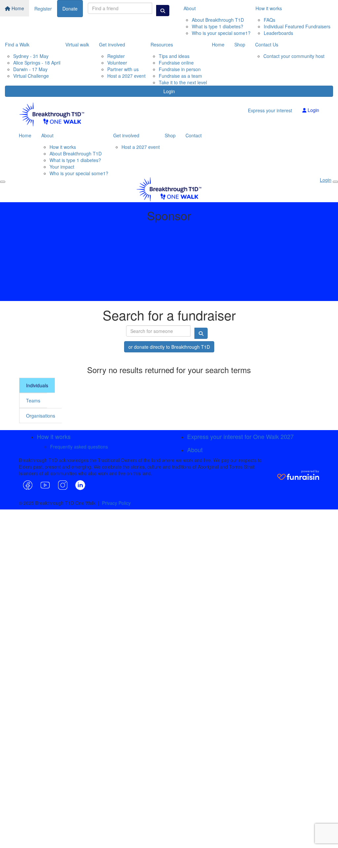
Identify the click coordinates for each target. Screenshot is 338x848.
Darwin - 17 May (30, 69)
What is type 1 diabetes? (217, 26)
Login (169, 91)
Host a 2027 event (126, 75)
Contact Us (266, 44)
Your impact (62, 166)
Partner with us (123, 69)
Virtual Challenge (31, 75)
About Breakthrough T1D (218, 19)
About (190, 8)
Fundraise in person (180, 69)
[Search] (162, 10)
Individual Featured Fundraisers (297, 26)
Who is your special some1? (221, 33)
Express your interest (270, 110)
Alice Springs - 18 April (36, 62)
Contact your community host (293, 56)
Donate (70, 8)
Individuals (37, 385)
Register (43, 8)
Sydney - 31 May (31, 56)
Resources (162, 44)
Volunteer (117, 62)
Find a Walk (17, 44)
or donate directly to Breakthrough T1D (169, 346)
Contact (194, 135)
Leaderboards (278, 33)
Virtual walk (77, 44)
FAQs (269, 19)
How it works (268, 8)
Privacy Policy (116, 503)
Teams (33, 400)
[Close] (335, 182)
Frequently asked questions (79, 446)
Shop (239, 44)
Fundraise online (176, 62)
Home (17, 8)
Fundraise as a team (180, 75)
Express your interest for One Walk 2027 (240, 436)
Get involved (112, 44)
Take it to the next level (183, 82)
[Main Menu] (2, 182)
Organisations (40, 415)
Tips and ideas (174, 56)
